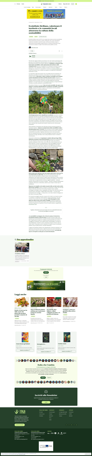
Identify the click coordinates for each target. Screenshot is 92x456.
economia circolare (42, 36)
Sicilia (33, 55)
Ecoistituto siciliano (20, 253)
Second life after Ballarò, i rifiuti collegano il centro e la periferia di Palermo (53, 312)
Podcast (50, 414)
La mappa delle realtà (63, 412)
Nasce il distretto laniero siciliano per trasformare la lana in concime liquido (38, 312)
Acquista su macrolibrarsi (24, 350)
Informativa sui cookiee (22, 454)
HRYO (48, 322)
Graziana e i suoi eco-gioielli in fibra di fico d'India (69, 311)
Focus (50, 417)
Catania (33, 57)
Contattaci (41, 415)
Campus (60, 415)
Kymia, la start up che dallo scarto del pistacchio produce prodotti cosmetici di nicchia (21, 313)
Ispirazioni (51, 415)
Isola (36, 204)
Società (36, 36)
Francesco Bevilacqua (66, 321)
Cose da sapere (52, 412)
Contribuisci (71, 412)
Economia (31, 36)
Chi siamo (41, 412)
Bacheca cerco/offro (62, 414)
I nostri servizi (41, 414)
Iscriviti (46, 402)
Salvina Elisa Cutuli (18, 325)
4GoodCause (31, 204)
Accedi (72, 3)
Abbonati (43, 377)
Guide (50, 419)
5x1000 (70, 414)
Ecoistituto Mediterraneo (56, 68)
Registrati (46, 272)
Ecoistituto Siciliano (49, 81)
